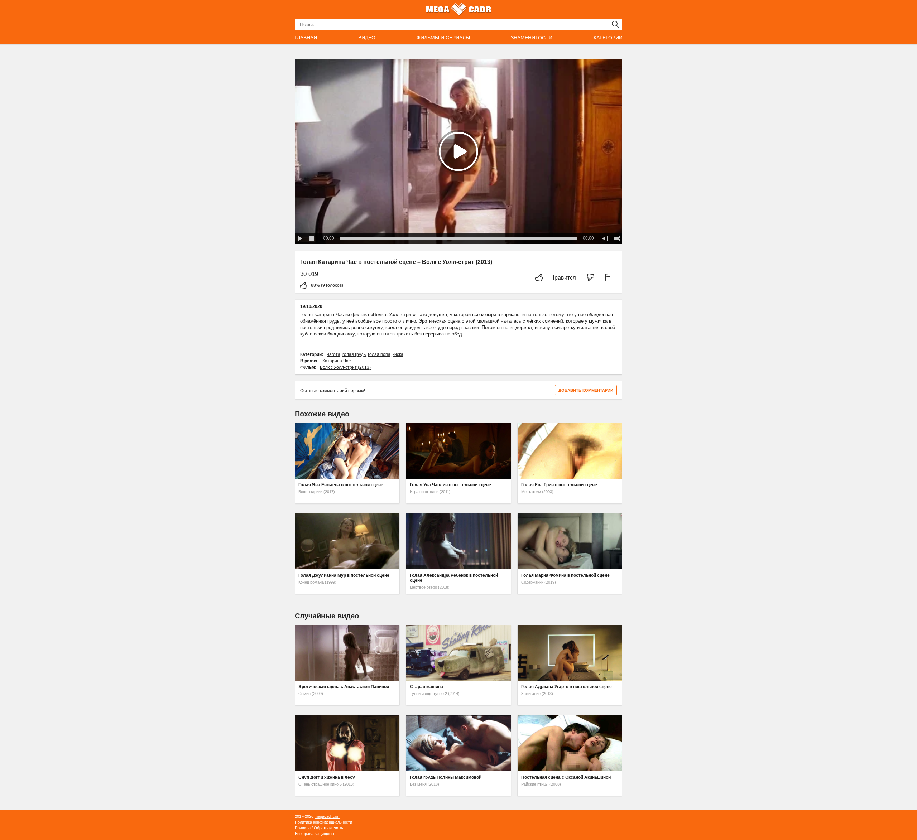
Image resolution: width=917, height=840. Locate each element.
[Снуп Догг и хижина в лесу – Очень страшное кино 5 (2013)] (347, 743)
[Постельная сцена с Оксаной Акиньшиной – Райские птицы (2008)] (570, 743)
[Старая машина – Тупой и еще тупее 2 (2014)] (458, 653)
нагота (333, 354)
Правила (303, 828)
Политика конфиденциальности (323, 822)
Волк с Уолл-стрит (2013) (345, 367)
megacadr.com (327, 816)
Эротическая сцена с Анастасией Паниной (343, 686)
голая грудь (354, 354)
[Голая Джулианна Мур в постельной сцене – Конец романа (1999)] (347, 541)
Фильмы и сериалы (443, 37)
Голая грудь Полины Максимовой (445, 777)
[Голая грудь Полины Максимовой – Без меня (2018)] (458, 743)
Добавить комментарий (585, 390)
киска (398, 354)
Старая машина (426, 686)
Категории (608, 37)
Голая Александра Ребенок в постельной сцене (454, 578)
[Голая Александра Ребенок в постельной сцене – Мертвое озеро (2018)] (458, 541)
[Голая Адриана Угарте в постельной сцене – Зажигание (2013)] (570, 653)
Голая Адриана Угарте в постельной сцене (566, 686)
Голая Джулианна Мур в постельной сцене (343, 575)
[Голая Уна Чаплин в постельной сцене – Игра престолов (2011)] (458, 451)
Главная (305, 37)
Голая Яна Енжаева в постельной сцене (340, 484)
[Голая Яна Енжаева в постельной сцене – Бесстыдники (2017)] (347, 451)
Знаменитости (531, 37)
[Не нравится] (592, 278)
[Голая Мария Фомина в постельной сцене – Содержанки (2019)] (570, 541)
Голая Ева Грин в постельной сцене (559, 484)
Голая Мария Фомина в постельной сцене (565, 575)
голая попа (379, 354)
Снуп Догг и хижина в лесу (326, 777)
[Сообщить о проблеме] (609, 278)
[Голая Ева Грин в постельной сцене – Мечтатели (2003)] (570, 451)
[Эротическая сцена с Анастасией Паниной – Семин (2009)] (347, 653)
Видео (366, 37)
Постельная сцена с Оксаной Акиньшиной (566, 777)
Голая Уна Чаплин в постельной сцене (450, 484)
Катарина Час (336, 360)
